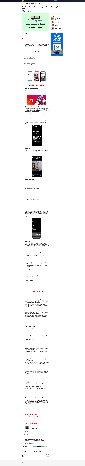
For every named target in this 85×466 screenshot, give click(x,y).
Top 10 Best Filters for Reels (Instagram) (38, 291)
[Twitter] (61, 462)
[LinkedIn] (48, 449)
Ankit (23, 10)
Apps (24, 3)
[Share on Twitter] (60, 11)
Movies (55, 19)
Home (23, 3)
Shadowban (38, 114)
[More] (62, 11)
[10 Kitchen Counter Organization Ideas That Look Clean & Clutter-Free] (52, 28)
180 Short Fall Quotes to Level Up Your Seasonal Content (32, 438)
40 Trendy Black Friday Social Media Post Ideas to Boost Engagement (34, 440)
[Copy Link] (61, 11)
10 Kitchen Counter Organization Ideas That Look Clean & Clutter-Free (58, 28)
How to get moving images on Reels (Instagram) (38, 258)
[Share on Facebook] (59, 11)
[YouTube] (62, 462)
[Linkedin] (27, 431)
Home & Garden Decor (57, 22)
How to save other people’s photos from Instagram (38, 85)
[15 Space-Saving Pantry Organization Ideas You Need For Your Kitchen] (52, 25)
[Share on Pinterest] (41, 446)
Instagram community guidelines (33, 383)
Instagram (36, 40)
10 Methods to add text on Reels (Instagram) (31, 414)
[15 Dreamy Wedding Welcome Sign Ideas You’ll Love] (52, 22)
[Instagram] (25, 431)
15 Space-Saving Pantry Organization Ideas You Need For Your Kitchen (58, 25)
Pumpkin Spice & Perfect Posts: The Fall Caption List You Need (33, 439)
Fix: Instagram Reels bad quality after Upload (31, 423)
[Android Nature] (23, 1)
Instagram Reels (32, 443)
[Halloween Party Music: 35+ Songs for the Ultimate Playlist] (52, 18)
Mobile (55, 26)
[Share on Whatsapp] (43, 446)
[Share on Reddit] (23, 38)
